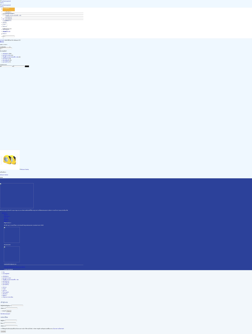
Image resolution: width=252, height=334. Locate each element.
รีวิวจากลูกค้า (6, 29)
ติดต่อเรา (5, 33)
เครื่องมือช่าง (8, 12)
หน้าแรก (5, 287)
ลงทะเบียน (3, 331)
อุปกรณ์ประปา (8, 17)
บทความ (5, 290)
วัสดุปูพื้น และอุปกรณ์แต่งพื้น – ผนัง (13, 15)
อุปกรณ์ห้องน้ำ (8, 18)
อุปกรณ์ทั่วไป (8, 20)
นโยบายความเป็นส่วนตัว (58, 328)
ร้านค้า (4, 288)
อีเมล (2, 323)
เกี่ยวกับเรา (5, 31)
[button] (3, 19)
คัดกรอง (26, 66)
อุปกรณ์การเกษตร (9, 13)
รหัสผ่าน (3, 308)
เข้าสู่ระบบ (9, 311)
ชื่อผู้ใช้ (3, 320)
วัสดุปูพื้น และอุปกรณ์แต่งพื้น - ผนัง (10, 57)
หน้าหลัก (2, 40)
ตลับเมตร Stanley (4, 174)
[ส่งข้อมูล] (3, 15)
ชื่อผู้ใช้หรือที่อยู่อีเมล (6, 305)
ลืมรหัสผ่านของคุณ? (5, 313)
